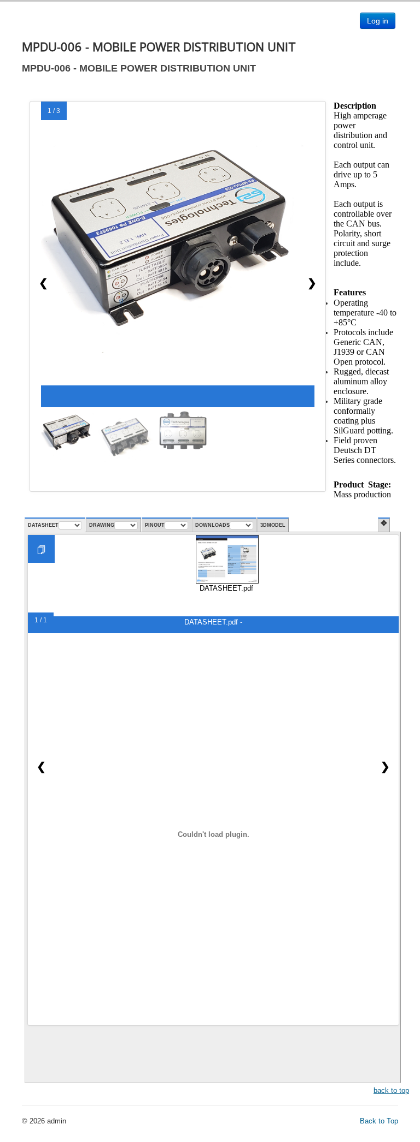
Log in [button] (377, 20)
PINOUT (155, 525)
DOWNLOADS (212, 525)
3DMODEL (272, 525)
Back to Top (379, 1121)
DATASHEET (43, 525)
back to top (391, 1090)
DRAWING (101, 525)
